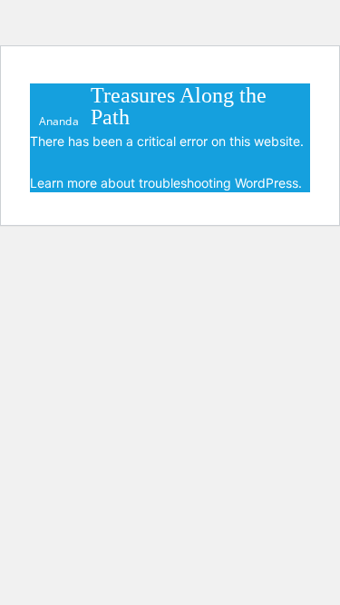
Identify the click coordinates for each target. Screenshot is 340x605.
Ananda (59, 120)
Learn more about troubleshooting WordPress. (166, 182)
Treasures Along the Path (179, 106)
